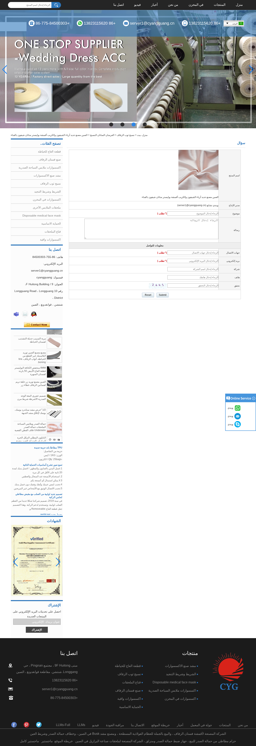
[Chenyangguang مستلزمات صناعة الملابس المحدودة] (14, 725)
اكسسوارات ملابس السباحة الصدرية (40, 167)
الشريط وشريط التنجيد (47, 191)
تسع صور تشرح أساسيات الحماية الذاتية (42, 457)
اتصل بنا (118, 5)
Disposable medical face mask (41, 215)
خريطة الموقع (160, 725)
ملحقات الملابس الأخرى (47, 207)
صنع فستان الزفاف (50, 159)
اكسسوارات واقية (50, 239)
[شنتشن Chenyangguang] (39, 725)
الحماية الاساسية (51, 223)
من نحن (173, 5)
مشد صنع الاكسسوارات (47, 175)
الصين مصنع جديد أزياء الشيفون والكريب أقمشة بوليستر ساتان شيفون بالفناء (180, 197)
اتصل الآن (37, 324)
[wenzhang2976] (26, 725)
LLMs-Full (63, 725)
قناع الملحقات (53, 231)
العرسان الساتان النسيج (102, 135)
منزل (239, 5)
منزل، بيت (142, 135)
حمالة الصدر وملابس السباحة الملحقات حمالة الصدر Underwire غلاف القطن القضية (30, 419)
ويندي (231, 424)
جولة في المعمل (201, 725)
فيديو (137, 5)
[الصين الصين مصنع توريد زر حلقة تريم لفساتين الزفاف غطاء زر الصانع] (54, 379)
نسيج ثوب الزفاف (125, 135)
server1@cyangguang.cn (152, 23)
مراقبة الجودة (115, 725)
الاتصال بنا (137, 725)
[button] (145, 124)
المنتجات (219, 5)
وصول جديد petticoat (51, 507)
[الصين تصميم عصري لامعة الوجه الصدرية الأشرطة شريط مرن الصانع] (54, 393)
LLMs (81, 725)
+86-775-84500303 (52, 23)
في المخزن (196, 5)
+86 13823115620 (205, 23)
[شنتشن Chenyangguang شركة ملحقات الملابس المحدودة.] (228, 671)
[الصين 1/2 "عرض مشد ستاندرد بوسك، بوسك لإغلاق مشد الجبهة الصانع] (54, 407)
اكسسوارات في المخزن (47, 199)
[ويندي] (16, 314)
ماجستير (47, 741)
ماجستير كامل (29, 741)
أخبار (154, 5)
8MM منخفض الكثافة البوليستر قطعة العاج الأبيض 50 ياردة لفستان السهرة (30, 363)
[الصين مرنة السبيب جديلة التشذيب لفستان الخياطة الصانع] (54, 335)
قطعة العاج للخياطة (49, 151)
